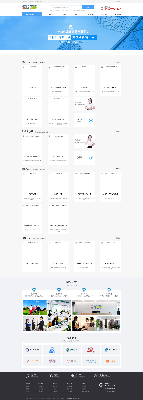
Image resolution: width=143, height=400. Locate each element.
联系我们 (118, 14)
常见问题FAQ (85, 391)
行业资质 (78, 10)
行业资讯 (84, 389)
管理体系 (57, 10)
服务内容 (91, 14)
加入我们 (28, 391)
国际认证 (89, 10)
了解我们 (28, 387)
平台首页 (25, 1)
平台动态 (63, 14)
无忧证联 (50, 14)
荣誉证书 (68, 10)
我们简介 (104, 14)
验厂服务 (69, 391)
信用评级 (62, 10)
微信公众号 (39, 1)
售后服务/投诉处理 (111, 391)
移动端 (31, 1)
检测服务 (83, 10)
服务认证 (52, 10)
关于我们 (118, 1)
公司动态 (84, 387)
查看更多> (118, 62)
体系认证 (40, 387)
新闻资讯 (77, 14)
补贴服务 (73, 10)
